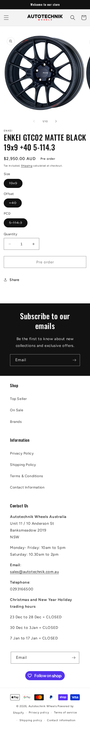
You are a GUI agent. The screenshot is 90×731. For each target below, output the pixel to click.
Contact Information (27, 487)
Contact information (61, 720)
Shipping (26, 165)
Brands (16, 422)
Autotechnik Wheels (42, 706)
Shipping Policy (23, 465)
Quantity (10, 234)
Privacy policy (39, 712)
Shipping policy (31, 720)
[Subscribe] (74, 360)
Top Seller (18, 399)
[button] (6, 17)
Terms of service (65, 712)
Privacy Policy (22, 453)
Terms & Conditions (26, 476)
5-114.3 (18, 223)
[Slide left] (34, 121)
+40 (15, 204)
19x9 (15, 184)
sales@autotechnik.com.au (34, 572)
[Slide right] (56, 121)
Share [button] (15, 280)
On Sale (16, 410)
